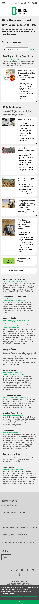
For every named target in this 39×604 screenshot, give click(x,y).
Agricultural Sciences (9, 505)
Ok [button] (19, 602)
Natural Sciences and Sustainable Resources (18, 542)
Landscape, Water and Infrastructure (14, 535)
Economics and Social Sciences (13, 520)
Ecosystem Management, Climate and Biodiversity (19, 527)
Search (32, 49)
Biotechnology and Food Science (13, 512)
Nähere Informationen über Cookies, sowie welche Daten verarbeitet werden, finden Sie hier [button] (19, 597)
